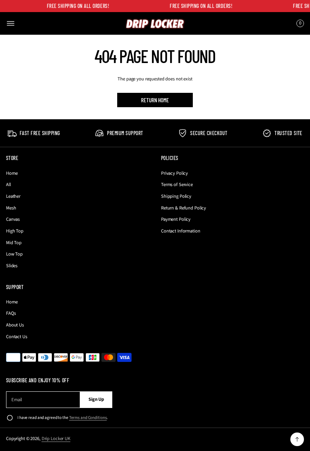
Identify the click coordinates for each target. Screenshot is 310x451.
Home (12, 173)
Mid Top (14, 242)
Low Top (14, 254)
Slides (11, 265)
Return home (155, 100)
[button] (299, 23)
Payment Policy (176, 219)
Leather (13, 196)
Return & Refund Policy (183, 208)
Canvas (13, 219)
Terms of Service (177, 184)
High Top (14, 231)
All (8, 184)
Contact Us (16, 336)
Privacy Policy (174, 173)
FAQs (11, 313)
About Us (15, 325)
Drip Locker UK (56, 438)
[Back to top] (297, 439)
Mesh (11, 208)
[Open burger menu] (10, 23)
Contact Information (180, 231)
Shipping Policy (176, 196)
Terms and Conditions (88, 417)
